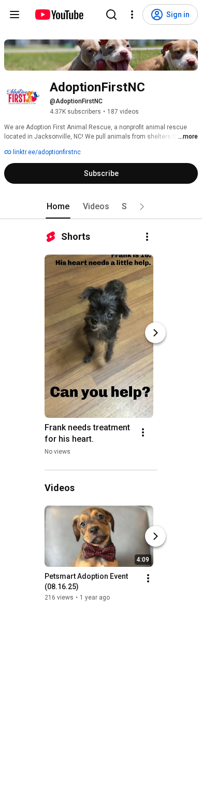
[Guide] (14, 14)
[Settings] (132, 14)
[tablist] (101, 206)
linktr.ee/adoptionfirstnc (46, 152)
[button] (141, 206)
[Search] (111, 14)
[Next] (155, 332)
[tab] (58, 206)
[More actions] (147, 236)
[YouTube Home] (59, 14)
